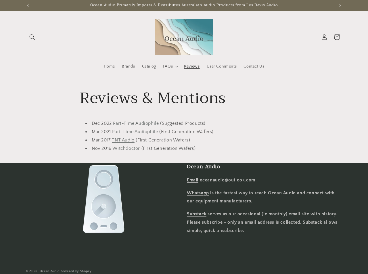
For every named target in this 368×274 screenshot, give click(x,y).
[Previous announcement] (28, 5)
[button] (32, 37)
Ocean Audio (50, 271)
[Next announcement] (340, 5)
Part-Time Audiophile (136, 123)
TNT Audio (123, 140)
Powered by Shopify (76, 271)
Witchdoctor (126, 148)
